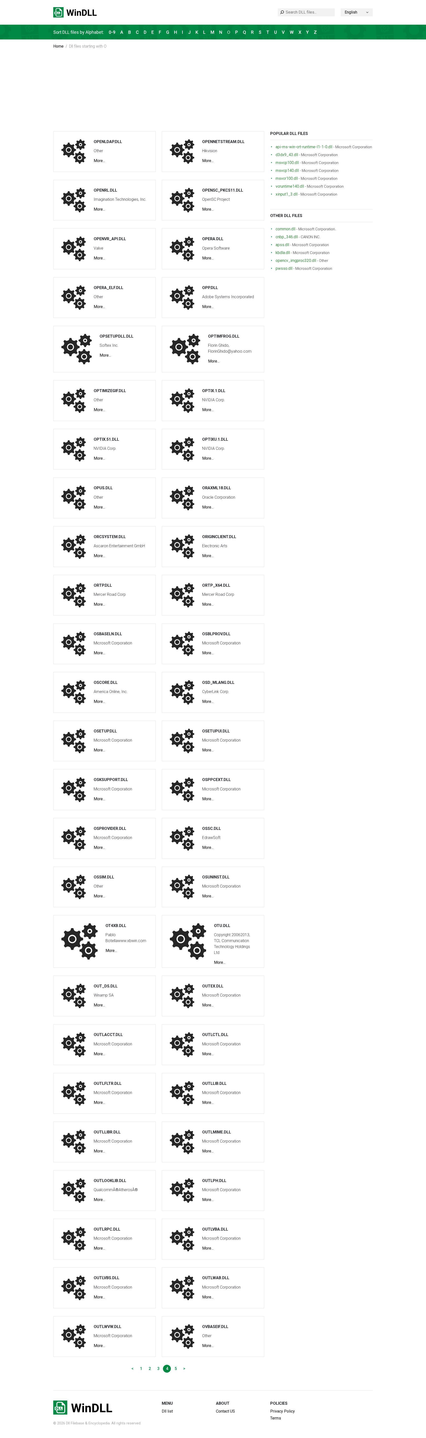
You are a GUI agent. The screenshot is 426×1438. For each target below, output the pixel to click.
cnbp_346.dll (287, 237)
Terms (275, 1418)
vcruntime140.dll (290, 186)
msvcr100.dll (287, 178)
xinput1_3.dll (287, 194)
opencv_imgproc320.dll (296, 260)
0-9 (112, 32)
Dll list (167, 1411)
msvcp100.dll (287, 162)
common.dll (285, 229)
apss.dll (282, 244)
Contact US (225, 1411)
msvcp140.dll (287, 170)
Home (58, 46)
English (351, 12)
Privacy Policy (282, 1411)
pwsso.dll (284, 268)
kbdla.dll (283, 252)
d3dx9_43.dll (287, 154)
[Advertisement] (213, 94)
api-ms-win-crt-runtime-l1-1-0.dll (304, 147)
